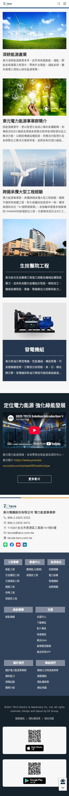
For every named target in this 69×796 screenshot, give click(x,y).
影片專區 (41, 628)
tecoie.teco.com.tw (20, 538)
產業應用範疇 (44, 646)
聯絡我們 (50, 663)
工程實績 (13, 562)
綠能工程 (10, 569)
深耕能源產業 (15, 54)
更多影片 (34, 479)
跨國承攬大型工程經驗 (23, 191)
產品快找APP (44, 651)
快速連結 (41, 634)
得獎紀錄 (10, 681)
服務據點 (42, 676)
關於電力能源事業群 (15, 670)
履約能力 (10, 676)
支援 (50, 609)
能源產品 (56, 562)
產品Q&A (42, 640)
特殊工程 (10, 592)
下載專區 (41, 622)
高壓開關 (53, 586)
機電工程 (10, 586)
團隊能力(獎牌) (34, 569)
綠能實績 (18, 609)
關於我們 (18, 663)
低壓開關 (53, 569)
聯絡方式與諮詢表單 (47, 670)
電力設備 (53, 575)
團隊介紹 (10, 687)
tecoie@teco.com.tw (21, 533)
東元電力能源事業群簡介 (25, 121)
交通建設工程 (12, 581)
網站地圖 (42, 687)
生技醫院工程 (34, 265)
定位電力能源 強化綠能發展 (34, 405)
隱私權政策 (43, 681)
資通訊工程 (11, 598)
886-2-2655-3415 (19, 523)
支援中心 (41, 616)
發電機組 (34, 349)
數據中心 (34, 562)
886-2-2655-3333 (19, 517)
